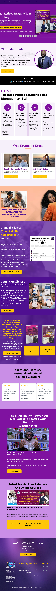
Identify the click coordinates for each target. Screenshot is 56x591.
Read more (6, 395)
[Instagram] (47, 566)
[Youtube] (43, 570)
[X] (45, 573)
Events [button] (31, 2)
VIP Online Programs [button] (20, 2)
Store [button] (48, 2)
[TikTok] (47, 570)
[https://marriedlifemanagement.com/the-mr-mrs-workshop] (40, 166)
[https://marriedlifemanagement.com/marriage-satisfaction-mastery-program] (28, 22)
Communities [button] (39, 2)
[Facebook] (43, 566)
